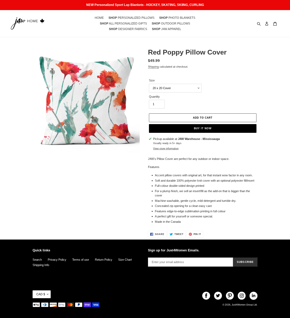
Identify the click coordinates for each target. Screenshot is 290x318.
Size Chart (125, 259)
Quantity (154, 96)
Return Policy (103, 259)
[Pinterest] (230, 296)
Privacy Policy (57, 259)
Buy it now (202, 128)
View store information (166, 148)
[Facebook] (206, 296)
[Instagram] (242, 296)
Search (37, 259)
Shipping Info (41, 265)
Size (152, 80)
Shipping (153, 66)
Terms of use (80, 259)
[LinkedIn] (253, 296)
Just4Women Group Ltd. (244, 304)
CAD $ (40, 294)
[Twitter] (218, 296)
